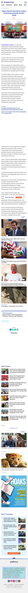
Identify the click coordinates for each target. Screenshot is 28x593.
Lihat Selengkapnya (13, 553)
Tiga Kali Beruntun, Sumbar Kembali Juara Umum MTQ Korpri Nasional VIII (10, 533)
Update (19, 197)
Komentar (14, 333)
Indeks (15, 5)
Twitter (17, 582)
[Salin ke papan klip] (17, 330)
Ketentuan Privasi (18, 586)
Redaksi (5, 584)
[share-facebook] (11, 330)
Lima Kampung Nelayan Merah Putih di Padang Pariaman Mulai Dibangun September (10, 547)
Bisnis (20, 5)
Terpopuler (9, 5)
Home (2, 5)
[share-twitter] (13, 330)
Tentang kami (11, 584)
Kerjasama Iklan (9, 586)
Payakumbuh (5, 321)
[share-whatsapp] (15, 330)
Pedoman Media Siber (19, 584)
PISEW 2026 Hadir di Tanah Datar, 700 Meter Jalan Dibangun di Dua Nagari (10, 520)
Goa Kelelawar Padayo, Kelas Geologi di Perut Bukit (10, 540)
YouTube (20, 582)
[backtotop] (14, 559)
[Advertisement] (14, 129)
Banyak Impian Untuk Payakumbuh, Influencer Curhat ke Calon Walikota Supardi (12, 315)
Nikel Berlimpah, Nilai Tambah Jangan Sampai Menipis (10, 526)
